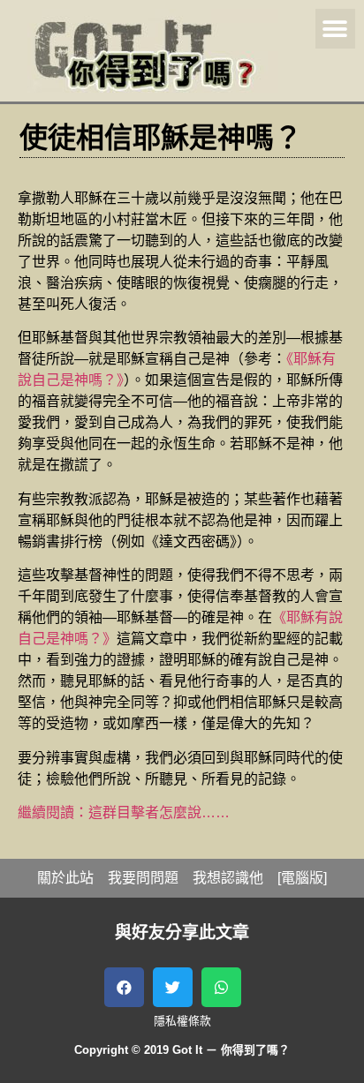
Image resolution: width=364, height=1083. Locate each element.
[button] (335, 29)
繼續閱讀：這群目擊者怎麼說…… (124, 812)
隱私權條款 (182, 1020)
